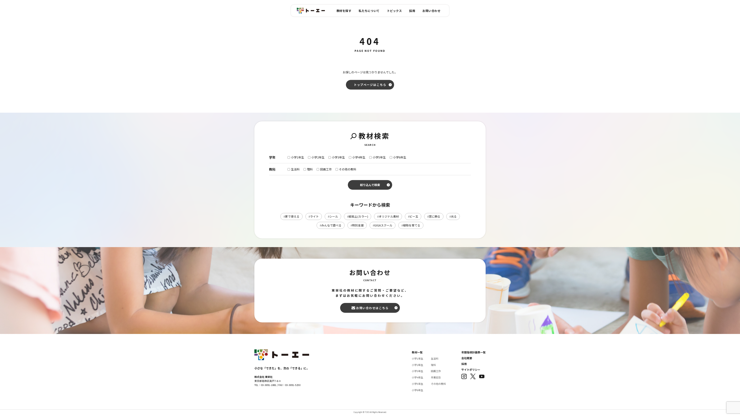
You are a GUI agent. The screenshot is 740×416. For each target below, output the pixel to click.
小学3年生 (417, 371)
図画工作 (436, 371)
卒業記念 (436, 377)
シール (333, 216)
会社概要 (466, 358)
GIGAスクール (382, 225)
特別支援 (357, 225)
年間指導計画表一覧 (473, 352)
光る (453, 216)
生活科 (434, 358)
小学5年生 (417, 384)
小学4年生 (417, 377)
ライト (314, 216)
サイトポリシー (470, 370)
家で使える (291, 216)
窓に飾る (433, 216)
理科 (433, 365)
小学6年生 (417, 390)
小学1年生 (417, 358)
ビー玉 (413, 216)
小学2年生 (417, 365)
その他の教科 (438, 384)
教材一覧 (417, 352)
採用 (464, 364)
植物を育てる (410, 225)
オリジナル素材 (388, 216)
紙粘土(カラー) (357, 216)
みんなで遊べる (330, 225)
